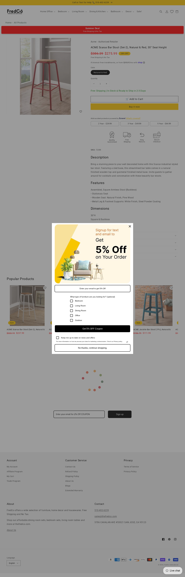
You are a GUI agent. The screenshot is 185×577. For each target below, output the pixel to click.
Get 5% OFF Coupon (92, 329)
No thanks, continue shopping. (92, 348)
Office (77, 315)
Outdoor (78, 320)
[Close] (130, 226)
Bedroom (79, 301)
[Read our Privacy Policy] (127, 342)
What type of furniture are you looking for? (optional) (92, 297)
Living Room (80, 306)
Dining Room (80, 310)
